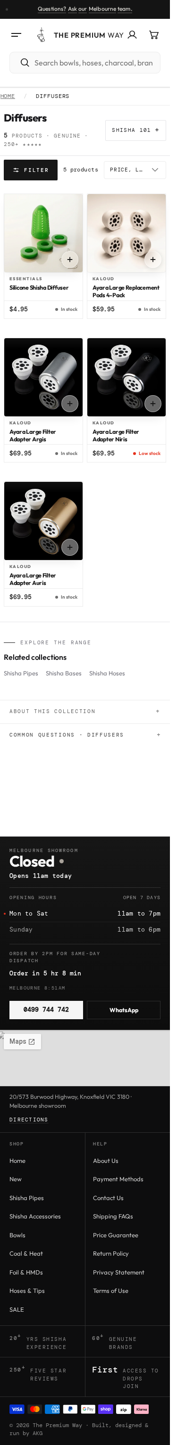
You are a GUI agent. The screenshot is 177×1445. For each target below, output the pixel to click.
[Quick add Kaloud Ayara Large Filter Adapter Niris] (152, 403)
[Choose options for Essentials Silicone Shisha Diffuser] (69, 259)
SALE (16, 1309)
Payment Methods (118, 1179)
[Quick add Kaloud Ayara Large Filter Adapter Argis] (69, 403)
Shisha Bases (64, 673)
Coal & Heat (26, 1253)
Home (8, 96)
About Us (105, 1160)
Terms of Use (110, 1290)
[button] (16, 35)
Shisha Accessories (35, 1216)
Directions (29, 1120)
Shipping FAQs (113, 1216)
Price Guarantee (115, 1235)
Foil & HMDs (26, 1272)
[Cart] (153, 34)
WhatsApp (124, 1010)
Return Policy (111, 1253)
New (15, 1179)
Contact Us (108, 1197)
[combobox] (95, 62)
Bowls (17, 1235)
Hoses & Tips (27, 1290)
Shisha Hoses (107, 673)
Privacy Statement (118, 1272)
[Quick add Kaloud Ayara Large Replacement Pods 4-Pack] (152, 259)
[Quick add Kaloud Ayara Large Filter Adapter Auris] (69, 547)
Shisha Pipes (21, 673)
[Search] (20, 62)
